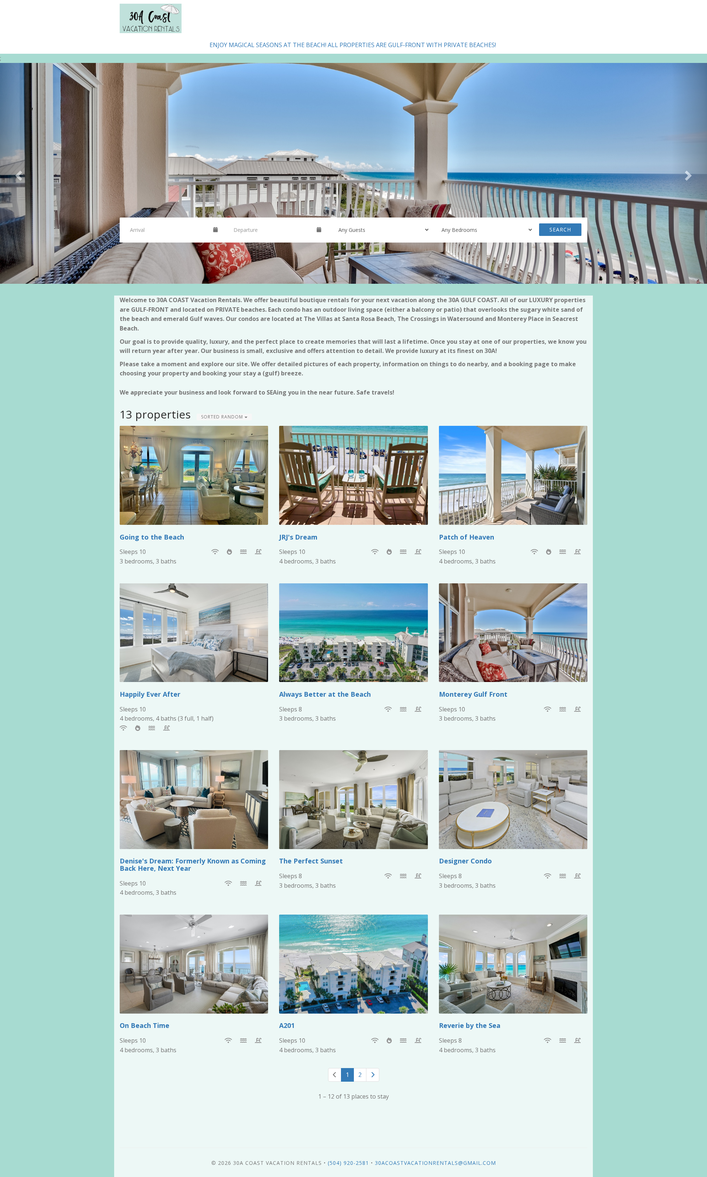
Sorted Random (223, 417)
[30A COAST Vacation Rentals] (237, 18)
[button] (17, 173)
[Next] (372, 1075)
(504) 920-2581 (348, 1162)
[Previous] (334, 1075)
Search (560, 229)
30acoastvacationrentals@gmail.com (435, 1162)
